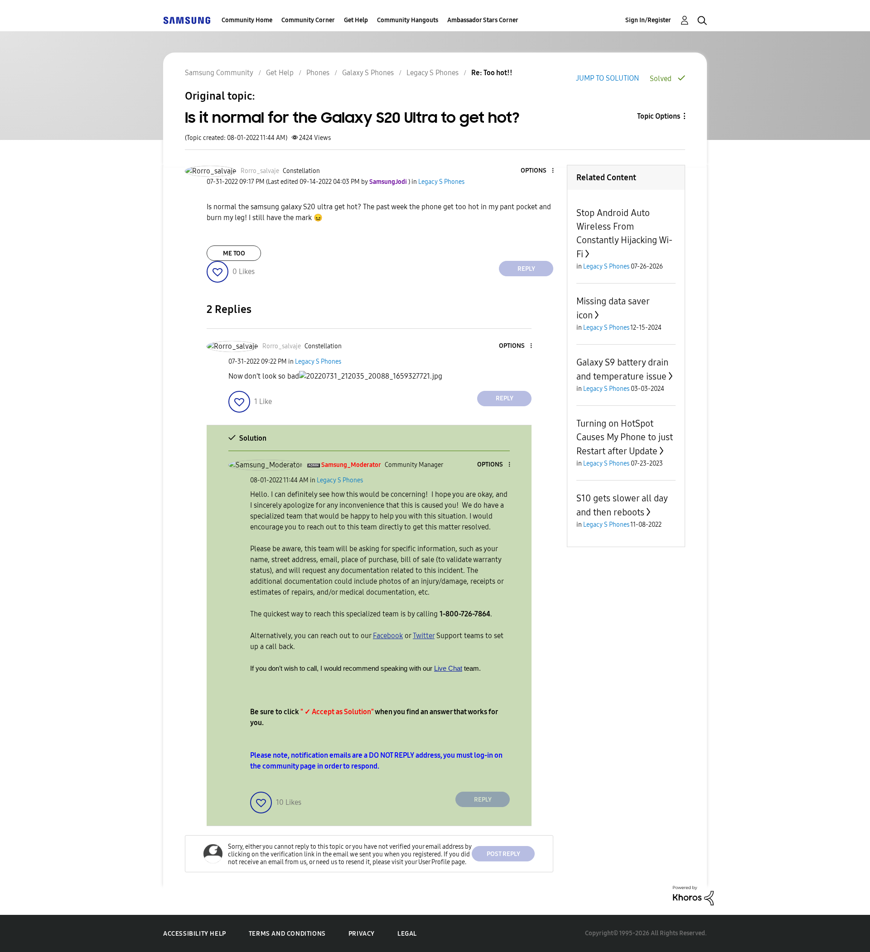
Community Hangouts (407, 20)
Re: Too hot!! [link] (491, 72)
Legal (407, 934)
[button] (538, 171)
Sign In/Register (648, 20)
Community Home (247, 20)
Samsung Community (219, 72)
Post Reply (503, 854)
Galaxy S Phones (368, 72)
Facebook (388, 635)
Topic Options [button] (658, 116)
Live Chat (448, 668)
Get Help (356, 20)
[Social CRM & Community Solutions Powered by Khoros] (693, 895)
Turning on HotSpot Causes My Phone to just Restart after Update (624, 437)
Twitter (424, 635)
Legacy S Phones (432, 72)
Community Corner (308, 20)
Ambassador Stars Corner (482, 20)
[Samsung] (186, 20)
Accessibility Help (194, 934)
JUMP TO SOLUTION (607, 78)
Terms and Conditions (287, 934)
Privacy (361, 934)
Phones (317, 72)
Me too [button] (234, 253)
